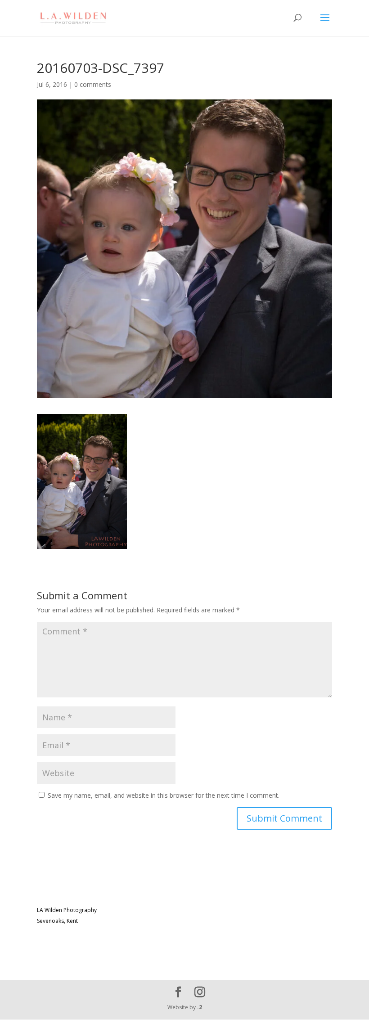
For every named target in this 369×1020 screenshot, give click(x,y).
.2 (199, 1007)
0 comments (92, 84)
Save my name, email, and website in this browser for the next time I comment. (163, 795)
